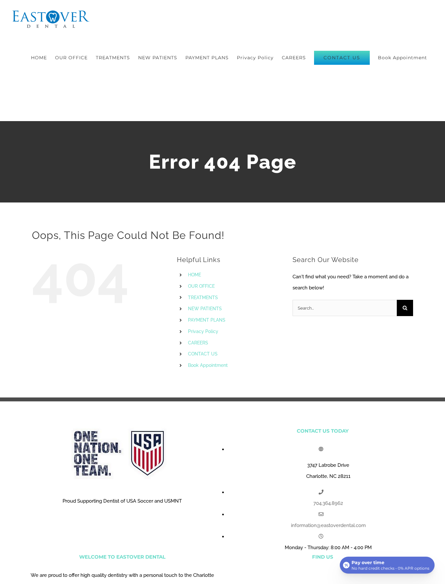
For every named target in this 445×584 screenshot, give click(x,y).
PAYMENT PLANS (206, 320)
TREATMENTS (203, 297)
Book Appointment (208, 365)
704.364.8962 (328, 503)
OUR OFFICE (201, 286)
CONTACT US (203, 353)
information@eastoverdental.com (328, 525)
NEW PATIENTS (205, 308)
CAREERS (198, 342)
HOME (194, 274)
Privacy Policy (203, 331)
